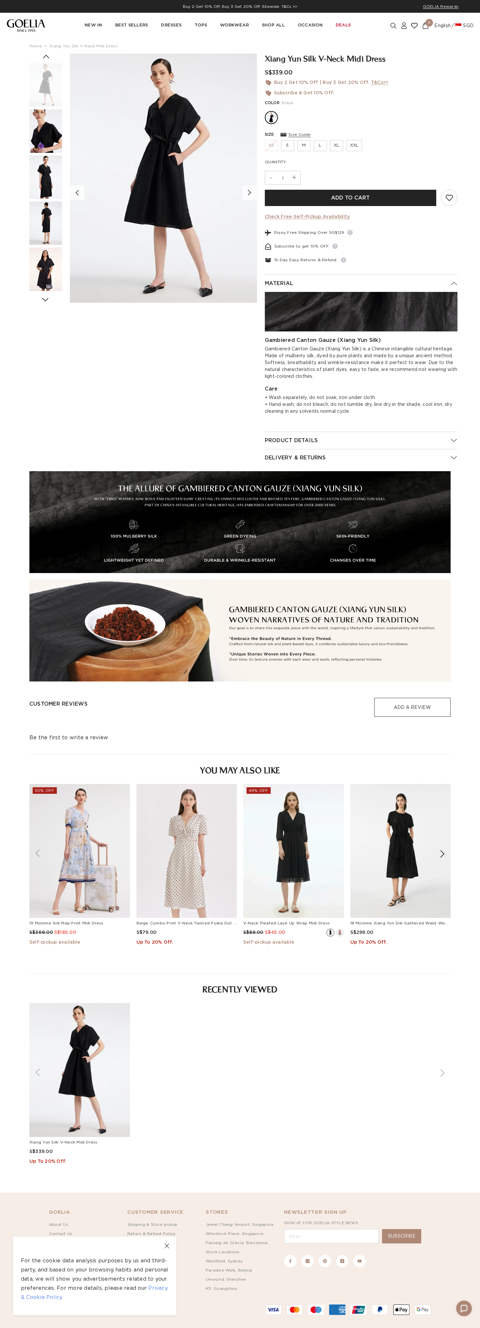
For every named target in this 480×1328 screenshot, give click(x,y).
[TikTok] (342, 1261)
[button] (464, 1308)
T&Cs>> (379, 82)
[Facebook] (290, 1261)
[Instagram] (307, 1261)
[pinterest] (325, 1261)
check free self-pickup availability (307, 217)
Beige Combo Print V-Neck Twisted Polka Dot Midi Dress (195, 923)
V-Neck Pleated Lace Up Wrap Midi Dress (286, 923)
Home (35, 46)
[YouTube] (359, 1261)
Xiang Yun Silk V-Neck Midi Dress (83, 46)
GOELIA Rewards (440, 6)
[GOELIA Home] (26, 26)
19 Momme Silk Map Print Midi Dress (66, 923)
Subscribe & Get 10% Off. (304, 93)
